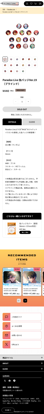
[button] (40, 4)
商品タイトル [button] (8, 357)
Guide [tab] (32, 121)
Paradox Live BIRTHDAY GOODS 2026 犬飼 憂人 (30, 289)
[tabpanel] (22, 167)
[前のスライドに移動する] (19, 301)
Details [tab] (12, 121)
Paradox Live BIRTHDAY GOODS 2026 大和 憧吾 (11, 289)
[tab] (5, 59)
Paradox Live (11, 9)
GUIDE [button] (5, 369)
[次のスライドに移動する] (25, 301)
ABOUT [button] (5, 363)
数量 (22, 97)
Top (4, 9)
